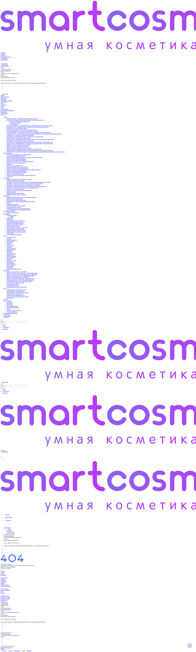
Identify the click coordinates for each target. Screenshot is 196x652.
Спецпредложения (5, 586)
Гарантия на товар (5, 598)
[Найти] (4, 324)
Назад (9, 529)
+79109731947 (4, 63)
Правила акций (5, 584)
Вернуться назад (5, 566)
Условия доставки (5, 597)
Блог (2, 591)
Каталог (3, 571)
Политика (3, 582)
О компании (4, 577)
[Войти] (1, 455)
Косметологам (4, 589)
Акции (2, 572)
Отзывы (3, 579)
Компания (3, 575)
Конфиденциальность (6, 647)
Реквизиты (3, 580)
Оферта (3, 583)
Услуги (2, 573)
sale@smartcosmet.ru (6, 70)
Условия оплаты (5, 595)
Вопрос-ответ (4, 600)
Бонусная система (5, 590)
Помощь (3, 593)
